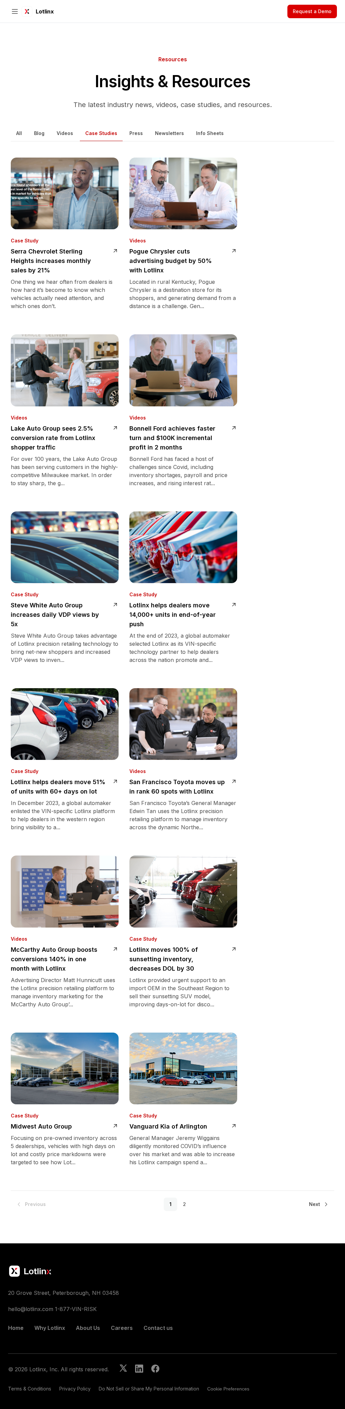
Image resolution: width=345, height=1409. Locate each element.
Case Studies (101, 133)
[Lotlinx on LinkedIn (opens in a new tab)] (139, 1369)
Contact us (158, 1327)
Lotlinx (45, 11)
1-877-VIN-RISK (76, 1309)
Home (16, 1327)
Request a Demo (312, 11)
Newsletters (169, 133)
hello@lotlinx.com (30, 1309)
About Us (88, 1327)
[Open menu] (15, 11)
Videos (65, 133)
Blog (39, 133)
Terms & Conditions (29, 1388)
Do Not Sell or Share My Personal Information (149, 1388)
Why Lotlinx (49, 1327)
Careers (122, 1327)
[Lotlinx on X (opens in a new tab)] (123, 1369)
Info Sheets (210, 133)
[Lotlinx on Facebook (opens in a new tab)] (155, 1369)
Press (136, 133)
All (19, 133)
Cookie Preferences (228, 1388)
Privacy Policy (75, 1388)
